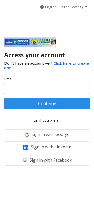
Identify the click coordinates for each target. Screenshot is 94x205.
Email (8, 78)
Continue (47, 103)
